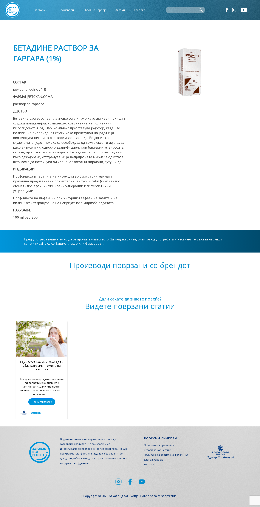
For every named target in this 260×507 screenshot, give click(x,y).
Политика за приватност (160, 445)
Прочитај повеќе (42, 402)
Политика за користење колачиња (166, 454)
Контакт (139, 10)
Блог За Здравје (95, 10)
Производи (66, 10)
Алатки (120, 10)
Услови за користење (157, 450)
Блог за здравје (153, 459)
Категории (40, 10)
